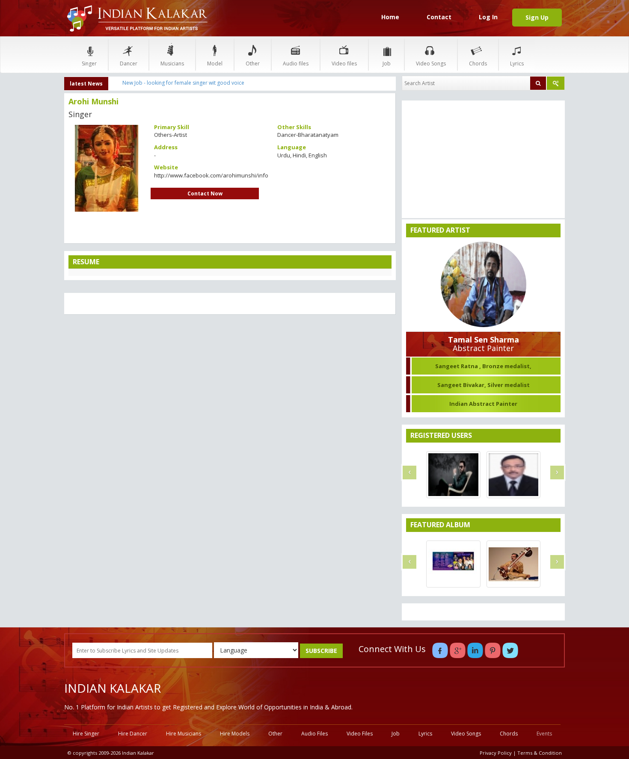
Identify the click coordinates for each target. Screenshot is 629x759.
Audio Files (314, 733)
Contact (439, 17)
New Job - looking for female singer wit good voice (183, 82)
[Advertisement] (230, 383)
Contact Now (205, 193)
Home (390, 17)
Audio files (296, 63)
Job (387, 63)
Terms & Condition (539, 753)
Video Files (360, 733)
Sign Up (537, 17)
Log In (488, 17)
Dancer (128, 63)
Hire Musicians (183, 733)
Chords (478, 63)
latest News (86, 83)
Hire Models (234, 733)
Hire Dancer (132, 733)
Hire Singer (86, 733)
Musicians (172, 63)
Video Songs (431, 63)
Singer (89, 63)
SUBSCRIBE (321, 651)
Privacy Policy (496, 753)
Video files (344, 63)
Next (160, 164)
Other (253, 63)
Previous (53, 164)
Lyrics (517, 63)
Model (215, 63)
